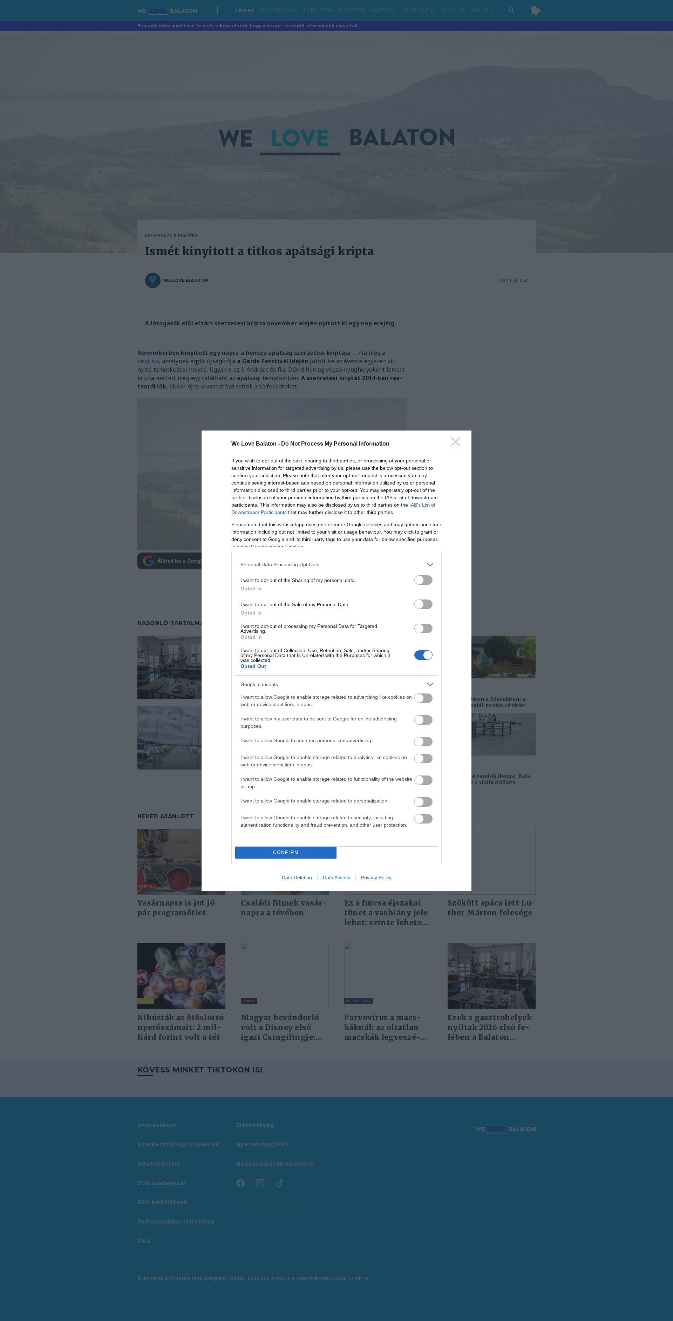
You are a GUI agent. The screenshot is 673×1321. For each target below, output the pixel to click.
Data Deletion (297, 877)
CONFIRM (286, 852)
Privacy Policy (376, 877)
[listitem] (336, 564)
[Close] (457, 444)
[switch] (423, 580)
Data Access (336, 877)
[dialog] (336, 661)
